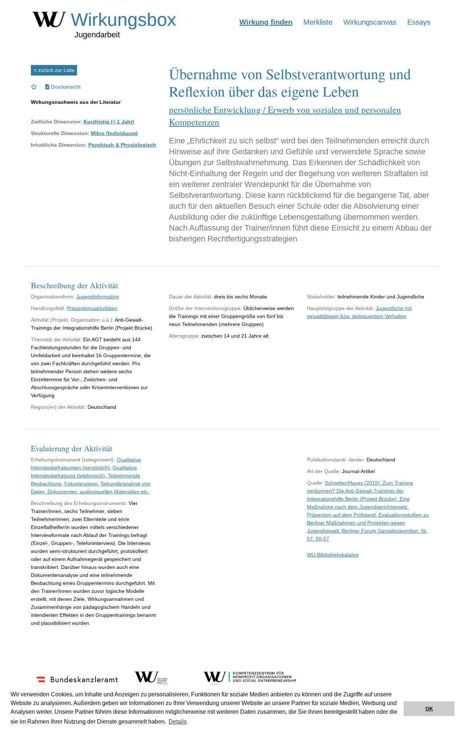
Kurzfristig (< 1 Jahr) (109, 122)
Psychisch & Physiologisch (122, 145)
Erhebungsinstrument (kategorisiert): (73, 460)
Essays (418, 22)
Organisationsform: (53, 297)
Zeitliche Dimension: (56, 122)
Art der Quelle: (323, 471)
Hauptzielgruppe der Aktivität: (340, 308)
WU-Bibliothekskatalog (333, 555)
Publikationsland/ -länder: (336, 460)
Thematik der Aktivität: (56, 339)
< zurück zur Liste (54, 70)
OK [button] (429, 709)
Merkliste (317, 22)
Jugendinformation (97, 297)
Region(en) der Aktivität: (58, 407)
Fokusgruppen (81, 483)
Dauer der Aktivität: (191, 297)
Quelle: (315, 483)
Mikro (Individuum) (114, 133)
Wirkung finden (265, 22)
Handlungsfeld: (48, 308)
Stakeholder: (321, 297)
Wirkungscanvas (369, 22)
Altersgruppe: (184, 336)
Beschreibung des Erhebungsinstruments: (79, 503)
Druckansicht (65, 87)
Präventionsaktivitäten (92, 308)
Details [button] (178, 721)
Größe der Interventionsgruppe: (205, 308)
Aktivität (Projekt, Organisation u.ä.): (72, 320)
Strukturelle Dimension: (60, 133)
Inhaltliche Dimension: (59, 145)
